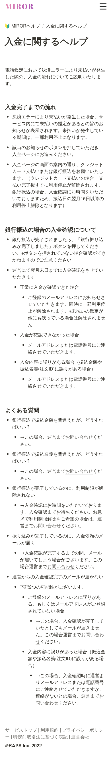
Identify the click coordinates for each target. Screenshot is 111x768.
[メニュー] (103, 6)
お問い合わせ (79, 437)
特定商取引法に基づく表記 (40, 736)
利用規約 (49, 730)
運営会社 (80, 736)
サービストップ (21, 730)
